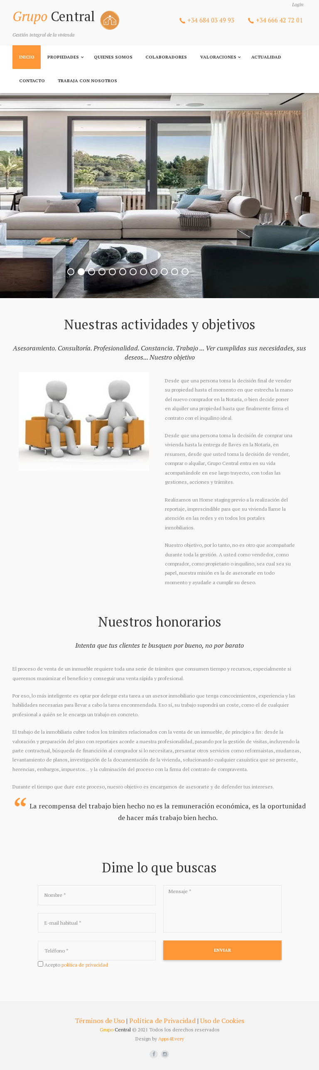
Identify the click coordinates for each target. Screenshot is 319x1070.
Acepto (76, 965)
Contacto (32, 80)
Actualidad (266, 57)
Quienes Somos (113, 57)
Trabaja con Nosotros (87, 80)
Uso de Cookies (222, 1020)
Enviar (222, 950)
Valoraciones (218, 57)
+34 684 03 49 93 (210, 20)
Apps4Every (171, 1039)
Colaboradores (166, 57)
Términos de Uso (100, 1020)
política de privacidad (84, 965)
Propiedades (63, 57)
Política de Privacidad (162, 1020)
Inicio (26, 57)
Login (298, 4)
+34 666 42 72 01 (279, 20)
